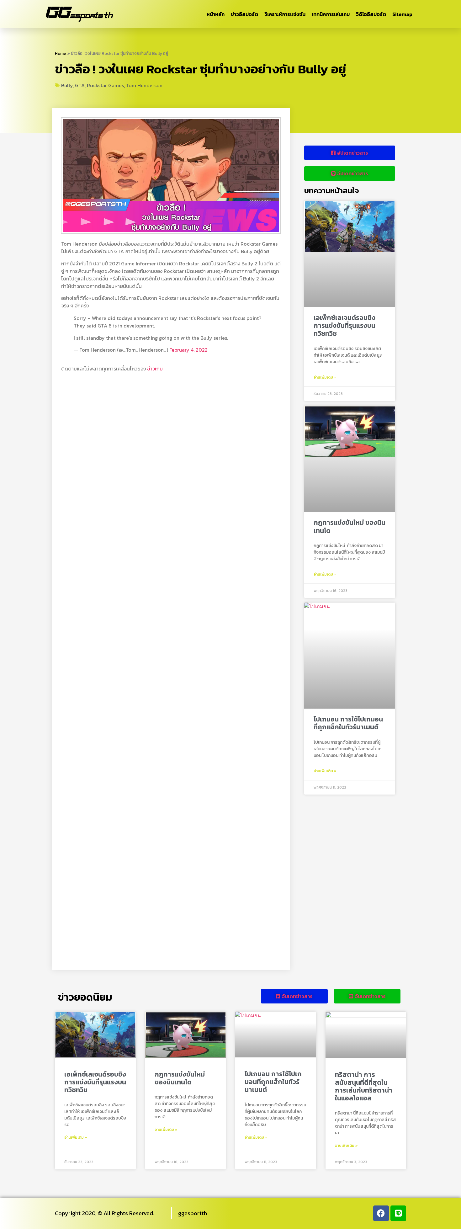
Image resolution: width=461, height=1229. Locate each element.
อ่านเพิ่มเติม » (325, 377)
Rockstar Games (105, 85)
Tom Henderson (144, 85)
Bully (67, 85)
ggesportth (192, 1213)
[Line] (398, 1213)
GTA (80, 85)
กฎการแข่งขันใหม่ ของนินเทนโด (349, 526)
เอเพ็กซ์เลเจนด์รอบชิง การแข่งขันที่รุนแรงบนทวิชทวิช (344, 325)
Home (60, 53)
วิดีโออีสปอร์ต (371, 14)
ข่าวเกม (155, 368)
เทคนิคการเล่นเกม (331, 14)
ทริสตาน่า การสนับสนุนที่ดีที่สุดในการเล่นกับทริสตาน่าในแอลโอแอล (363, 1086)
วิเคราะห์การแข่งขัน (284, 14)
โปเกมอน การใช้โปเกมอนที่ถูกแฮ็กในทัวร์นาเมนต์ (348, 723)
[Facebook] (381, 1213)
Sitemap (402, 14)
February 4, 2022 (188, 350)
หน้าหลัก (216, 14)
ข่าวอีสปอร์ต (244, 14)
